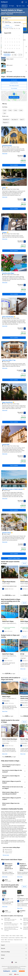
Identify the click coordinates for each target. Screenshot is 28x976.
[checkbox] (19, 35)
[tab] (7, 25)
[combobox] (14, 18)
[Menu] (26, 2)
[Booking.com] (4, 2)
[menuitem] (4, 5)
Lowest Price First (14, 82)
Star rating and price (14, 85)
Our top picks (14, 80)
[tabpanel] (12, 42)
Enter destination (8, 17)
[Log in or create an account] (22, 2)
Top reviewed (14, 88)
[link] (4, 110)
